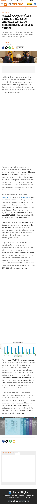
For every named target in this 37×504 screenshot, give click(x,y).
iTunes (28, 501)
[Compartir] (3, 47)
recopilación (6, 197)
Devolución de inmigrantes (23, 0)
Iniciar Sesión (35, 4)
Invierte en (9, 8)
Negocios (28, 8)
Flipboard (22, 501)
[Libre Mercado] (14, 4)
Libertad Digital (18, 492)
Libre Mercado (5, 12)
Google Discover (20, 501)
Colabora (29, 4)
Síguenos (21, 47)
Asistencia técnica (18, 497)
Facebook (9, 501)
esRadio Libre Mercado (19, 8)
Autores (28, 497)
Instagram (14, 501)
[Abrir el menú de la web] (2, 4)
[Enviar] (9, 47)
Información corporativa (10, 496)
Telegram (25, 501)
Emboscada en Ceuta (11, 0)
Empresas (3, 8)
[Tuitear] (6, 47)
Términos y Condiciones (26, 496)
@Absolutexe (26, 197)
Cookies (9, 497)
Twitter (11, 501)
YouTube (17, 501)
